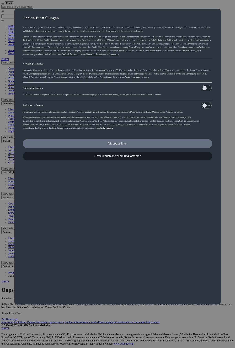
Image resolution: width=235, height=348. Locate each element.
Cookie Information (70, 54)
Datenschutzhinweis (94, 54)
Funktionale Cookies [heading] (33, 88)
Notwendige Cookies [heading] (33, 63)
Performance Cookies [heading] (33, 105)
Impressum (114, 54)
